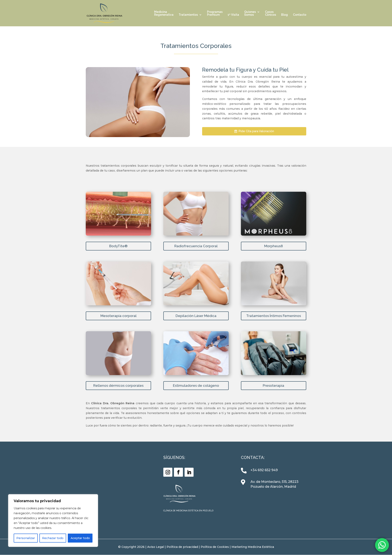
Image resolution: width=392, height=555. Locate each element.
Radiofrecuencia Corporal (196, 246)
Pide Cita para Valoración (256, 131)
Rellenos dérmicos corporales (118, 385)
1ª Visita (233, 14)
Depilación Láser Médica (196, 316)
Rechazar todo (52, 538)
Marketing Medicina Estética (253, 547)
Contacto (299, 14)
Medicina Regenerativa (164, 13)
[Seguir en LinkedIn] (189, 472)
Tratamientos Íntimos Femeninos (273, 316)
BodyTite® (118, 246)
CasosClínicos (270, 13)
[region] (53, 520)
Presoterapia (273, 385)
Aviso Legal (155, 547)
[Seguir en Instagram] (167, 472)
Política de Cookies (215, 547)
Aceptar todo (80, 538)
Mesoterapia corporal (118, 316)
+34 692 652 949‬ (264, 470)
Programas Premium (215, 13)
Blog (284, 14)
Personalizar (25, 538)
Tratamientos (188, 14)
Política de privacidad (182, 547)
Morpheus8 (273, 246)
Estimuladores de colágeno (196, 385)
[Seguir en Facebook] (178, 472)
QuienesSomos (250, 13)
